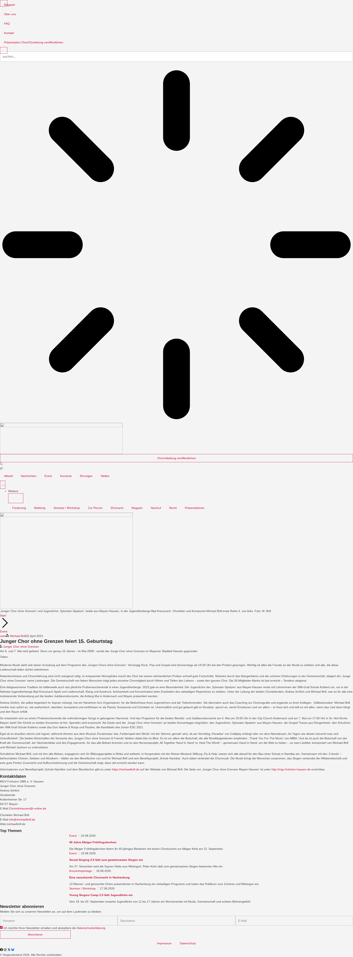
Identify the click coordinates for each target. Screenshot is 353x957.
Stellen (105, 476)
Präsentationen (194, 507)
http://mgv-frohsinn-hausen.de (291, 769)
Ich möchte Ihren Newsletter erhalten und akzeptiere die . (54, 928)
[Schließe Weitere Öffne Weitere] (15, 498)
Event (48, 476)
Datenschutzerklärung (91, 928)
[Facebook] (1, 949)
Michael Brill (18, 636)
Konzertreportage (80, 870)
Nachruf (156, 507)
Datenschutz (188, 943)
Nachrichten (28, 476)
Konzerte (66, 476)
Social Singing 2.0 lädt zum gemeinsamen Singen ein (106, 859)
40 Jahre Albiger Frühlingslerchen (92, 842)
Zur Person (95, 507)
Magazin (137, 507)
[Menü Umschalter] (2, 485)
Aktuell (8, 476)
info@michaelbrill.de (22, 819)
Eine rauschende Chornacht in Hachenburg (99, 877)
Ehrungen (86, 476)
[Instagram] (5, 949)
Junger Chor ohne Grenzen (21, 646)
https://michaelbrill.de (125, 769)
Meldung (39, 507)
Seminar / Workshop (67, 507)
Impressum (164, 943)
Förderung (19, 507)
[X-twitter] (9, 949)
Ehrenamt (117, 507)
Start (3, 615)
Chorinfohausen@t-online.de (27, 808)
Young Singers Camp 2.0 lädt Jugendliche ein (101, 895)
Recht (173, 507)
